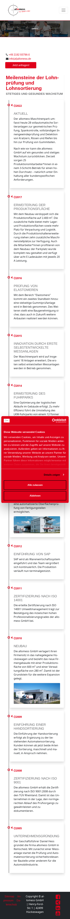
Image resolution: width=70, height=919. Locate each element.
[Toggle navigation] (63, 10)
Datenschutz (13, 902)
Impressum (12, 898)
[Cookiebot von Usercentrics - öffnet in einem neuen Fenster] (52, 421)
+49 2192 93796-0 (19, 54)
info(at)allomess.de (20, 58)
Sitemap (9, 896)
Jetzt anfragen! (20, 65)
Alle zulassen (35, 485)
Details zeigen (52, 474)
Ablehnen (35, 495)
